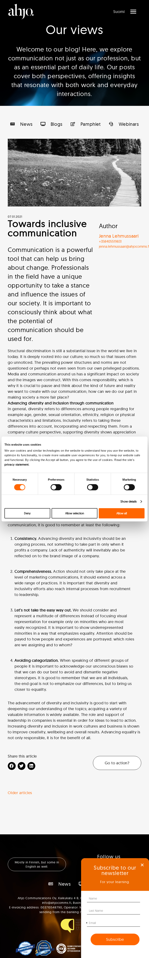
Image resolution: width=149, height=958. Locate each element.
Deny (27, 513)
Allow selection (74, 513)
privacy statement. (16, 464)
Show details (128, 501)
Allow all (121, 513)
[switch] (56, 487)
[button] (142, 865)
